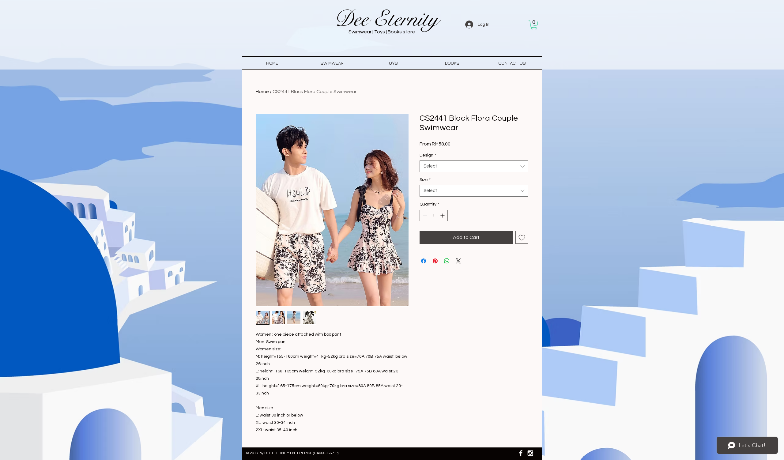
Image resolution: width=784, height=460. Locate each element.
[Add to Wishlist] (521, 237)
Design (428, 155)
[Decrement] (424, 215)
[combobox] (474, 166)
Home (262, 91)
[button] (534, 24)
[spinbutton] (433, 215)
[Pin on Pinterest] (435, 261)
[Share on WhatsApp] (446, 261)
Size (425, 180)
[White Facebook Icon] (521, 453)
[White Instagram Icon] (530, 453)
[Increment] (443, 215)
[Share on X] (458, 261)
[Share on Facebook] (423, 261)
